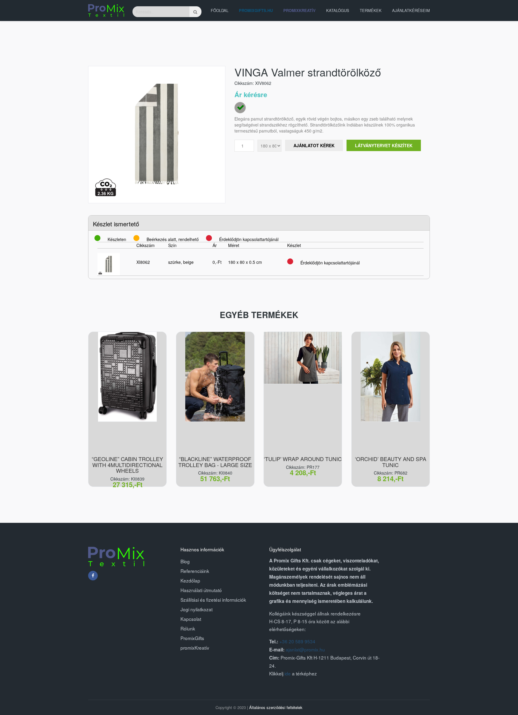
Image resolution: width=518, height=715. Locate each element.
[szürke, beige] (240, 107)
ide (287, 673)
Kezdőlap (190, 580)
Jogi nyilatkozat (196, 609)
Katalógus (337, 10)
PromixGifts (192, 638)
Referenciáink (194, 571)
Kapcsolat (190, 618)
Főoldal (219, 10)
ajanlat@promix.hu (305, 649)
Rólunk (187, 628)
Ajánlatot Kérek (314, 145)
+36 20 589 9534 (297, 641)
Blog (185, 561)
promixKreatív (194, 647)
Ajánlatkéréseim (411, 10)
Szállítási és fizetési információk (213, 599)
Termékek (371, 10)
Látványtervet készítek (383, 145)
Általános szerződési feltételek (275, 707)
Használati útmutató (201, 590)
